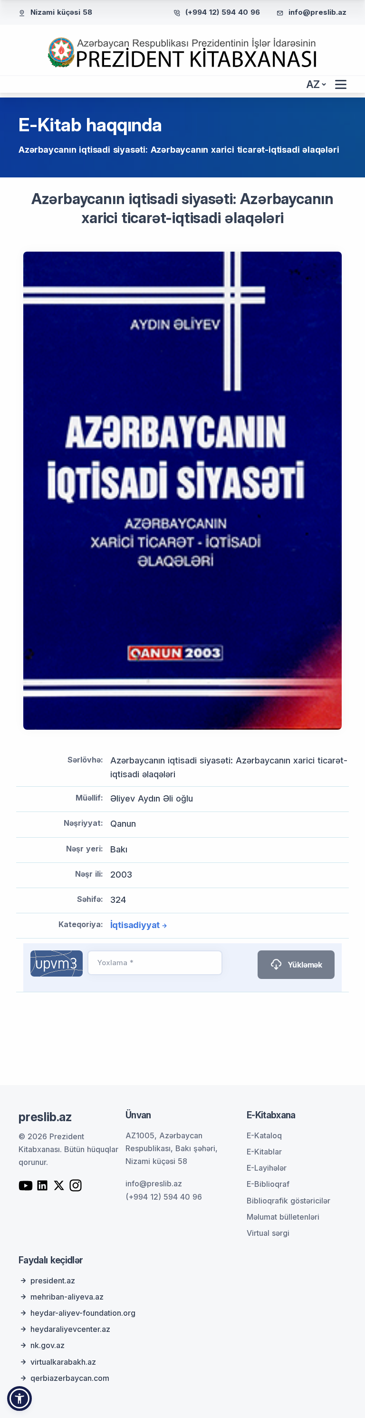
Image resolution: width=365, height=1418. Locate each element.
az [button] (313, 84)
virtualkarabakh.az (63, 1362)
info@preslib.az (317, 12)
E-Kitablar (264, 1151)
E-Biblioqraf (268, 1184)
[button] (19, 1398)
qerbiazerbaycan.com (69, 1378)
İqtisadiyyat (135, 925)
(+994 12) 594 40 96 (222, 12)
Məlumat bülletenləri (283, 1217)
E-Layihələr (267, 1168)
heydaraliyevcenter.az (70, 1329)
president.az (52, 1280)
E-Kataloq (264, 1135)
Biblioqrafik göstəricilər (288, 1200)
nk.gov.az (47, 1345)
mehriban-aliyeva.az (67, 1296)
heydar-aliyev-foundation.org (82, 1313)
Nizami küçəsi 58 (61, 12)
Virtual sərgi (268, 1233)
